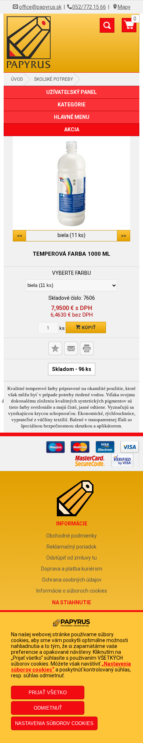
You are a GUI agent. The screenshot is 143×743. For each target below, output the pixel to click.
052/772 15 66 (89, 7)
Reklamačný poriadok (71, 547)
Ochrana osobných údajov (72, 580)
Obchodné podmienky (71, 536)
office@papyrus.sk (40, 7)
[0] (129, 28)
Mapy (124, 7)
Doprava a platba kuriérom (71, 569)
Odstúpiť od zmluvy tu (71, 558)
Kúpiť (88, 327)
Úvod (17, 79)
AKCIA (71, 129)
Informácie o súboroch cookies (71, 591)
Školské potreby (53, 79)
